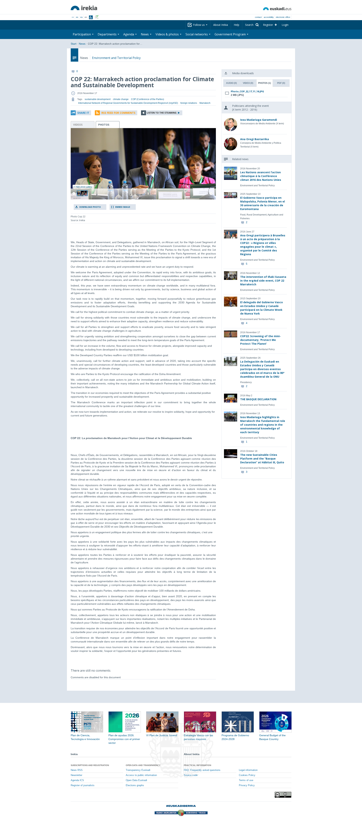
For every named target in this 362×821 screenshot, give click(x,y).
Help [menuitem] (236, 25)
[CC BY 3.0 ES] (283, 795)
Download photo (90, 206)
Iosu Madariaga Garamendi (258, 119)
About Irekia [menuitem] (220, 25)
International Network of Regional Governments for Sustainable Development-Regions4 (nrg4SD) (128, 103)
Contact (258, 17)
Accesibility (269, 17)
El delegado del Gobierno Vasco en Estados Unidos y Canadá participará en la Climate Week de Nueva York (261, 307)
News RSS (77, 770)
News (82, 43)
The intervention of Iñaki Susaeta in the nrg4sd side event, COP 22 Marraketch (263, 280)
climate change (121, 99)
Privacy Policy (247, 785)
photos (103, 124)
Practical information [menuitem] (197, 765)
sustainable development (97, 99)
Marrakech (204, 103)
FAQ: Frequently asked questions (202, 770)
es (77, 17)
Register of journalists (82, 785)
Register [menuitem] (268, 25)
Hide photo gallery (84, 187)
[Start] (84, 8)
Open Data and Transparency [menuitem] (143, 765)
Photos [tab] (264, 83)
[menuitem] (251, 25)
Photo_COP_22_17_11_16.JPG (247, 91)
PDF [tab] (281, 83)
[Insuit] (91, 17)
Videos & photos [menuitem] (167, 34)
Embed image (122, 206)
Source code (191, 775)
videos (78, 124)
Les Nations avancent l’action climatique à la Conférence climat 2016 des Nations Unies (260, 176)
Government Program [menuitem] (230, 34)
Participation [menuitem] (82, 34)
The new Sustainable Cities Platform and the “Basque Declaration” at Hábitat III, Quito (262, 458)
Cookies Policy (247, 775)
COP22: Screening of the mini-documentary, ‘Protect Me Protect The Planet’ (260, 339)
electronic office (283, 17)
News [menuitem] (145, 34)
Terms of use (246, 780)
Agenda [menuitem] (129, 34)
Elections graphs (135, 785)
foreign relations (188, 103)
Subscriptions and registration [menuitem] (90, 765)
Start (73, 43)
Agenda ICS (77, 780)
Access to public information (141, 775)
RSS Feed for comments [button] (118, 113)
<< (73, 17)
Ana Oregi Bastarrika (254, 139)
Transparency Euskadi (138, 770)
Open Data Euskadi (136, 780)
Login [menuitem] (285, 25)
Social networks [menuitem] (197, 34)
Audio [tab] (231, 83)
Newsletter (76, 775)
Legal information (248, 770)
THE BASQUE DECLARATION (258, 399)
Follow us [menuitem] (199, 25)
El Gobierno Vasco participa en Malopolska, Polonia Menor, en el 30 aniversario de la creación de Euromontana (262, 203)
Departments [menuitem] (107, 34)
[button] (81, 112)
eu (81, 17)
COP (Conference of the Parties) (147, 99)
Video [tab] (248, 83)
